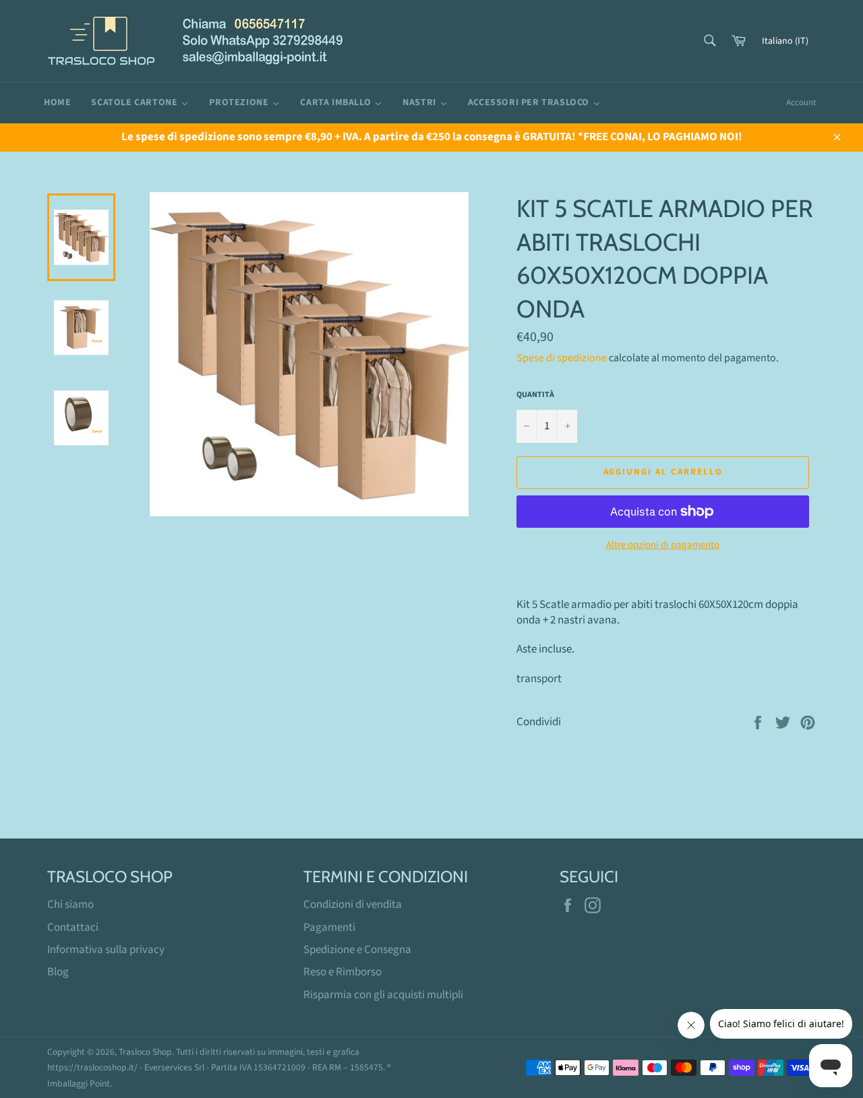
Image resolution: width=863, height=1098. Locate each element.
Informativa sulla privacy (106, 950)
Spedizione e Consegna (357, 950)
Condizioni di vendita (352, 904)
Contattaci (72, 927)
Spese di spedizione (561, 357)
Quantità (535, 395)
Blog (58, 972)
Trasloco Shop (145, 1051)
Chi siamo (70, 904)
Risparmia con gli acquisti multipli (383, 995)
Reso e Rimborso (342, 972)
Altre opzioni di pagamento (662, 545)
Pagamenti (329, 927)
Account (801, 102)
